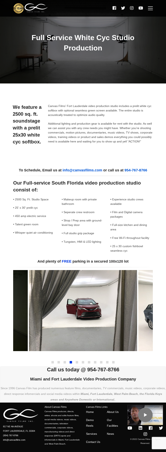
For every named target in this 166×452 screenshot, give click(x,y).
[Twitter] (123, 8)
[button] (53, 362)
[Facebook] (114, 8)
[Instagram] (132, 8)
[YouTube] (140, 8)
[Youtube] (130, 428)
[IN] (140, 428)
